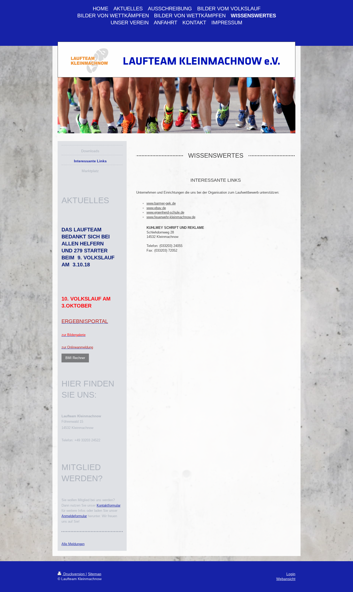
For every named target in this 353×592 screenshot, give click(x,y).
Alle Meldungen (73, 544)
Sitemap (94, 574)
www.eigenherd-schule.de (165, 212)
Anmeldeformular (74, 516)
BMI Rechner (75, 358)
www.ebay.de (156, 208)
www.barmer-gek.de (161, 203)
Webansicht (285, 579)
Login (290, 574)
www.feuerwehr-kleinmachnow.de (171, 217)
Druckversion (74, 574)
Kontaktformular (108, 505)
